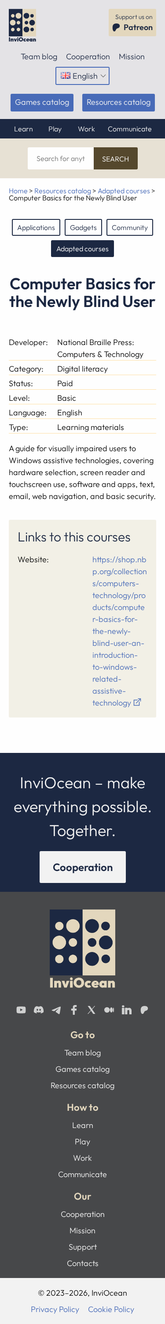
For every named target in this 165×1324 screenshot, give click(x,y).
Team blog (39, 56)
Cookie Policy (111, 1309)
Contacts (83, 1263)
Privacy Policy (55, 1309)
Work (86, 128)
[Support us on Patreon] (144, 1010)
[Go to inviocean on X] (91, 1010)
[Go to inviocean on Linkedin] (127, 1010)
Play (55, 128)
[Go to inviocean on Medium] (109, 1010)
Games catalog (42, 102)
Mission (132, 56)
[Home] (25, 25)
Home (18, 190)
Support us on (134, 22)
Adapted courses (124, 190)
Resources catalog (118, 102)
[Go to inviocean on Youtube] (21, 1010)
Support (83, 1247)
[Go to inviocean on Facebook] (74, 1010)
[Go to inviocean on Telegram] (56, 1010)
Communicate (130, 128)
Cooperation (88, 56)
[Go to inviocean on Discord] (39, 1010)
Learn (23, 128)
